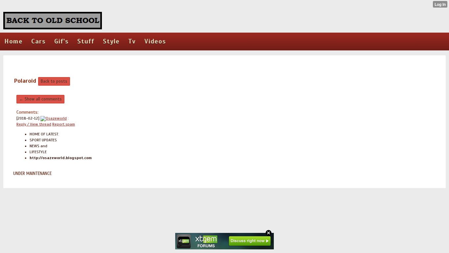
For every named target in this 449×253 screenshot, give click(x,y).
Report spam (63, 124)
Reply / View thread (33, 124)
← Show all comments (40, 99)
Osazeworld (56, 118)
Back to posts (54, 81)
